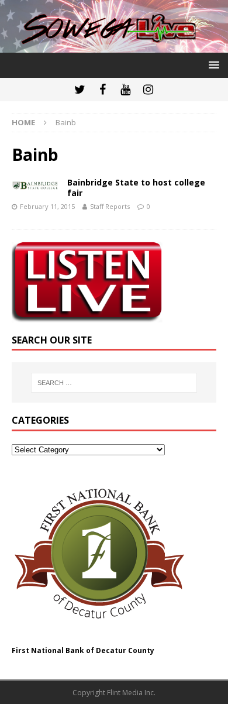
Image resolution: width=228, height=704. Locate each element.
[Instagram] (148, 89)
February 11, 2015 (47, 206)
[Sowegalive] (114, 45)
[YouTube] (125, 89)
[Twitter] (80, 89)
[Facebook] (102, 89)
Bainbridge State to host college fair (136, 187)
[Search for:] (114, 383)
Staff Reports (110, 206)
